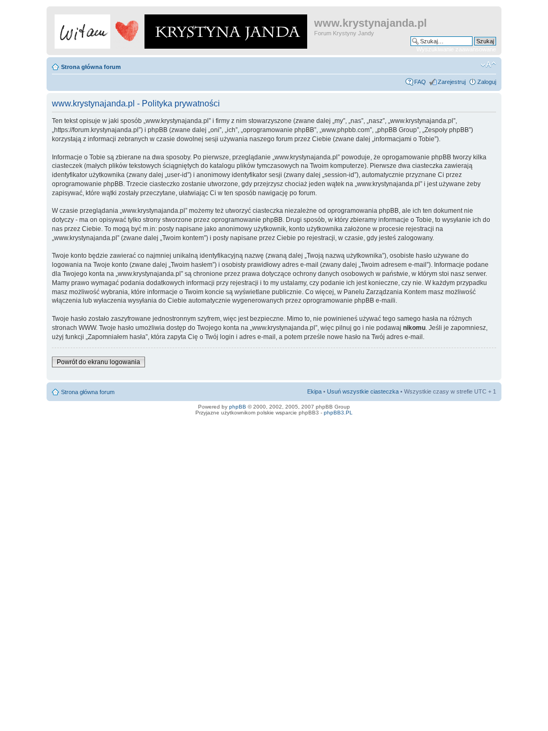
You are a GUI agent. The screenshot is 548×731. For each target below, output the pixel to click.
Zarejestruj (452, 82)
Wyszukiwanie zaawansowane (456, 49)
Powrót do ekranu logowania (98, 362)
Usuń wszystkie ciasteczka (363, 391)
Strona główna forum (91, 67)
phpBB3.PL (338, 412)
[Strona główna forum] (181, 29)
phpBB (237, 407)
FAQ (420, 82)
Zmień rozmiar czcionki (488, 65)
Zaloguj (486, 82)
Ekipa (314, 391)
